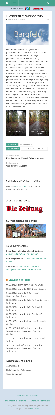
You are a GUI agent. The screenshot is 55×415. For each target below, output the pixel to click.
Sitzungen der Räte (19, 279)
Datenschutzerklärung (15, 401)
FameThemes (35, 409)
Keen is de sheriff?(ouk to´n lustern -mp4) (25, 158)
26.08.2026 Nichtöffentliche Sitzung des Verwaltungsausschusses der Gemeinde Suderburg (24, 348)
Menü (13, 3)
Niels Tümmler (11, 20)
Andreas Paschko (13, 366)
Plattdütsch (42, 149)
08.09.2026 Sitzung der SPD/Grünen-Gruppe (26, 289)
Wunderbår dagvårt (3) (16, 166)
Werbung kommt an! (40, 401)
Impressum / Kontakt (27, 395)
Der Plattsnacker (26, 145)
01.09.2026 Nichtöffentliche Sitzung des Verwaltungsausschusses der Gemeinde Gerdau (24, 331)
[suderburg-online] (27, 8)
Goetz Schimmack (14, 374)
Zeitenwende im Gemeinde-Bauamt (22, 254)
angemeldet (20, 186)
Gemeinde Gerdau (29, 149)
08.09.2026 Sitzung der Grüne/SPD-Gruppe (25, 285)
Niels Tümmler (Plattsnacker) (19, 370)
